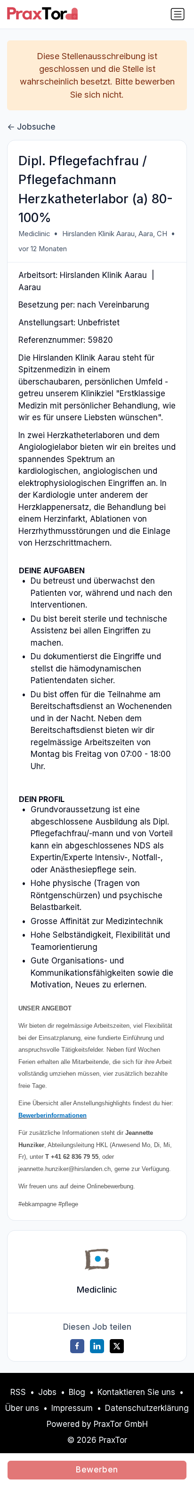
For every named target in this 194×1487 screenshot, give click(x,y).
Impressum (72, 1408)
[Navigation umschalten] (177, 14)
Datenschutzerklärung (147, 1408)
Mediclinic (34, 234)
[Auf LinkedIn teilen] (97, 1346)
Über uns (22, 1408)
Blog (77, 1392)
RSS (18, 1392)
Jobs (47, 1392)
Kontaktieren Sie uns (136, 1392)
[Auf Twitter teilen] (117, 1346)
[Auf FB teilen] (77, 1346)
